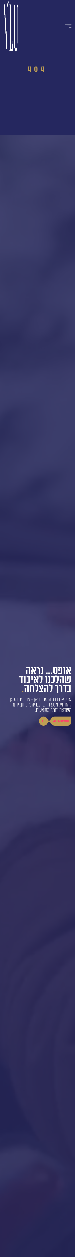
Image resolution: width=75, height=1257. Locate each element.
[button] (68, 26)
